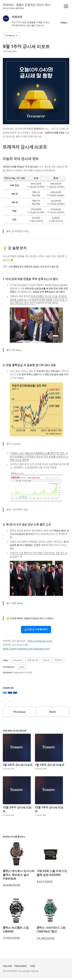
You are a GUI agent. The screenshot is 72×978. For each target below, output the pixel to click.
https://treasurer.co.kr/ (40, 641)
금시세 (46, 660)
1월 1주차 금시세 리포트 (49, 765)
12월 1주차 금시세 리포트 (49, 809)
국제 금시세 (32, 660)
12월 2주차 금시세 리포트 (17, 809)
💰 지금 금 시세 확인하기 (36, 629)
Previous (19, 711)
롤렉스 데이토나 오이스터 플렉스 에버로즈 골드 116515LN (19, 874)
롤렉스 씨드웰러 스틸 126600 (16, 929)
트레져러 (58, 660)
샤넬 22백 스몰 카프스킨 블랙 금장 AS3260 (52, 872)
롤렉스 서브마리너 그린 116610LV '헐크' (51, 929)
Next (52, 711)
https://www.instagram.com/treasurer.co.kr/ (26, 648)
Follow (63, 22)
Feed (32, 966)
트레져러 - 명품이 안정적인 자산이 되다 (26, 6)
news (21, 666)
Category (10, 35)
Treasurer (17, 660)
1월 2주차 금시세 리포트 (18, 765)
